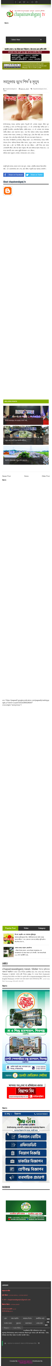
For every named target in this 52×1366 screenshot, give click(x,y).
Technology (9, 981)
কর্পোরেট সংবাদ (18, 979)
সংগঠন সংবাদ (17, 972)
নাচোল (30, 979)
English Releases (8, 979)
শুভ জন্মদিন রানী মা (25, 976)
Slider (5, 90)
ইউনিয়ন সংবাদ (46, 976)
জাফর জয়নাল (26, 979)
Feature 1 (6, 974)
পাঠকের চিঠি (21, 981)
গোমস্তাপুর (5, 976)
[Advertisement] (28, 28)
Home (26, 476)
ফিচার (9, 976)
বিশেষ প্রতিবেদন (44, 969)
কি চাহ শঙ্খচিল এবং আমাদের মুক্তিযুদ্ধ (25, 934)
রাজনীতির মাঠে (30, 972)
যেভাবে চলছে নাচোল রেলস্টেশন (23, 948)
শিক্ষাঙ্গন (23, 972)
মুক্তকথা (12, 974)
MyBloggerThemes (26, 1363)
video (29, 974)
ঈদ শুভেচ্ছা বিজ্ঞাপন (37, 974)
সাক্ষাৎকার (47, 972)
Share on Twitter (37, 175)
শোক (35, 972)
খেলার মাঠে (41, 972)
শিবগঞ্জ (25, 974)
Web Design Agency (25, 1361)
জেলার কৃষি (19, 974)
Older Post (46, 476)
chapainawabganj (36, 976)
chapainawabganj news (40, 89)
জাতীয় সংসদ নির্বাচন (16, 976)
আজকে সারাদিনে (7, 972)
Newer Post (6, 476)
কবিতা (14, 981)
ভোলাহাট (44, 979)
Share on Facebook (16, 175)
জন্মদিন (17, 981)
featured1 (46, 974)
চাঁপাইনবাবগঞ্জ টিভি (37, 979)
